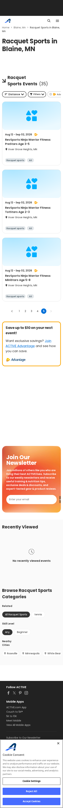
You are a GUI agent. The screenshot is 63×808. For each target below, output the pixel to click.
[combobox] (14, 94)
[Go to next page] (51, 311)
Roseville (12, 653)
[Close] (58, 743)
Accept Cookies (31, 801)
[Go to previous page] (12, 311)
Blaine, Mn (20, 27)
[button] (37, 94)
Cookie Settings (32, 781)
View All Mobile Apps (18, 725)
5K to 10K (11, 716)
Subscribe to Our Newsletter (23, 737)
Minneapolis (32, 653)
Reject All (31, 791)
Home (5, 27)
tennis (38, 614)
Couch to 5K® (14, 712)
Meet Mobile (13, 720)
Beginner (22, 632)
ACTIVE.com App (16, 707)
